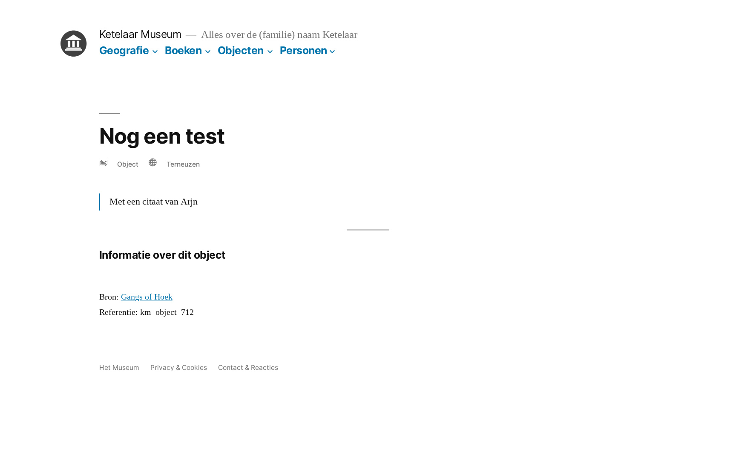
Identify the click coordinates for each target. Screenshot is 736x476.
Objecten (241, 50)
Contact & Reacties (248, 367)
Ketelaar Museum (140, 34)
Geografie (124, 50)
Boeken (183, 50)
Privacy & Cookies (178, 367)
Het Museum (119, 367)
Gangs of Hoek (146, 297)
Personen (303, 50)
